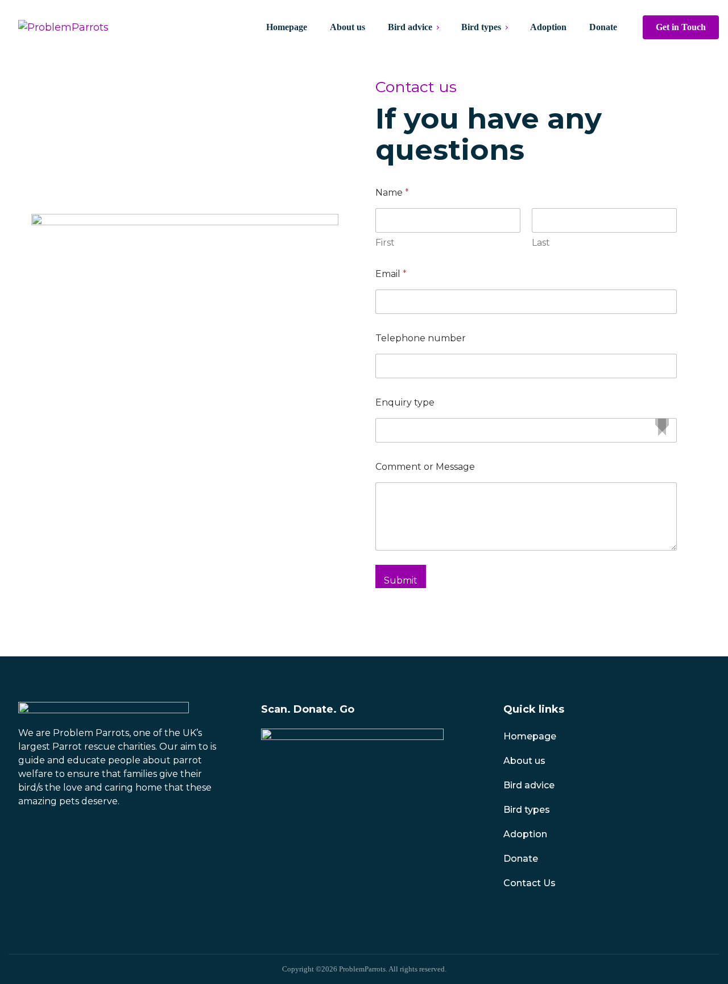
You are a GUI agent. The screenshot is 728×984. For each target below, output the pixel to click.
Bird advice (529, 785)
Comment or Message (425, 466)
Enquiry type (405, 402)
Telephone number (420, 338)
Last (541, 242)
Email (391, 273)
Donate (520, 858)
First (385, 242)
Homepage (529, 736)
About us (524, 760)
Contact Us (529, 883)
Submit (400, 580)
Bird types (526, 809)
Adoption (525, 834)
